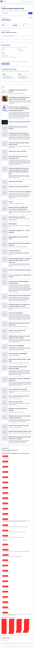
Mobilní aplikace (13, 223)
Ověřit (30, 13)
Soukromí (28, 1)
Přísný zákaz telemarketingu (16, 313)
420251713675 (4, 633)
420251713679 (18, 632)
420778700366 (26, 628)
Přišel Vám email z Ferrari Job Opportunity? (20, 295)
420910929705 (4, 627)
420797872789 (26, 626)
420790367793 (12, 619)
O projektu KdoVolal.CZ (15, 250)
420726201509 (19, 619)
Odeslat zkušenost (5, 63)
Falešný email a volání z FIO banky (17, 151)
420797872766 (26, 621)
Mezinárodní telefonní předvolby (17, 217)
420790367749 (19, 626)
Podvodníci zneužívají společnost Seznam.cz (20, 270)
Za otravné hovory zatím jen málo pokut (19, 425)
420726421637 (19, 620)
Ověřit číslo (22, 1)
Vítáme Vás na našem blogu (16, 401)
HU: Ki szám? (3, 639)
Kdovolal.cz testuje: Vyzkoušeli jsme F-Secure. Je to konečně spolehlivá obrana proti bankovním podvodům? (19, 108)
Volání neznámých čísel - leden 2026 (18, 389)
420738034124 (4, 625)
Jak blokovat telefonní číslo (16, 181)
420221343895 (25, 632)
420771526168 (4, 628)
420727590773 (27, 619)
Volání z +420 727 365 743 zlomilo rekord (19, 396)
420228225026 (11, 625)
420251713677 (19, 628)
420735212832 (11, 633)
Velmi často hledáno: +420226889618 (18, 353)
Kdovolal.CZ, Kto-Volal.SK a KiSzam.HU (19, 186)
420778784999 (4, 619)
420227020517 (19, 625)
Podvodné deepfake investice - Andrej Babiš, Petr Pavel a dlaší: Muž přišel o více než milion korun (20, 260)
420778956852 (11, 627)
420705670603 (26, 627)
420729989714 (4, 621)
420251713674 (19, 627)
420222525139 (26, 625)
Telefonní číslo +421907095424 (16, 345)
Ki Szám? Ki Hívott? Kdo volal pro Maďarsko (20, 191)
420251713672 (11, 632)
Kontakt (32, 1)
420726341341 (26, 620)
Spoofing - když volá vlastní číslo (17, 330)
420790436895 (11, 626)
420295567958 (4, 632)
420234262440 (4, 626)
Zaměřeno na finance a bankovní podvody (19, 121)
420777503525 (11, 628)
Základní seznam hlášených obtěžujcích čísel (20, 431)
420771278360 (4, 620)
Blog (25, 1)
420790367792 (11, 620)
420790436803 (11, 621)
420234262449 (19, 621)
